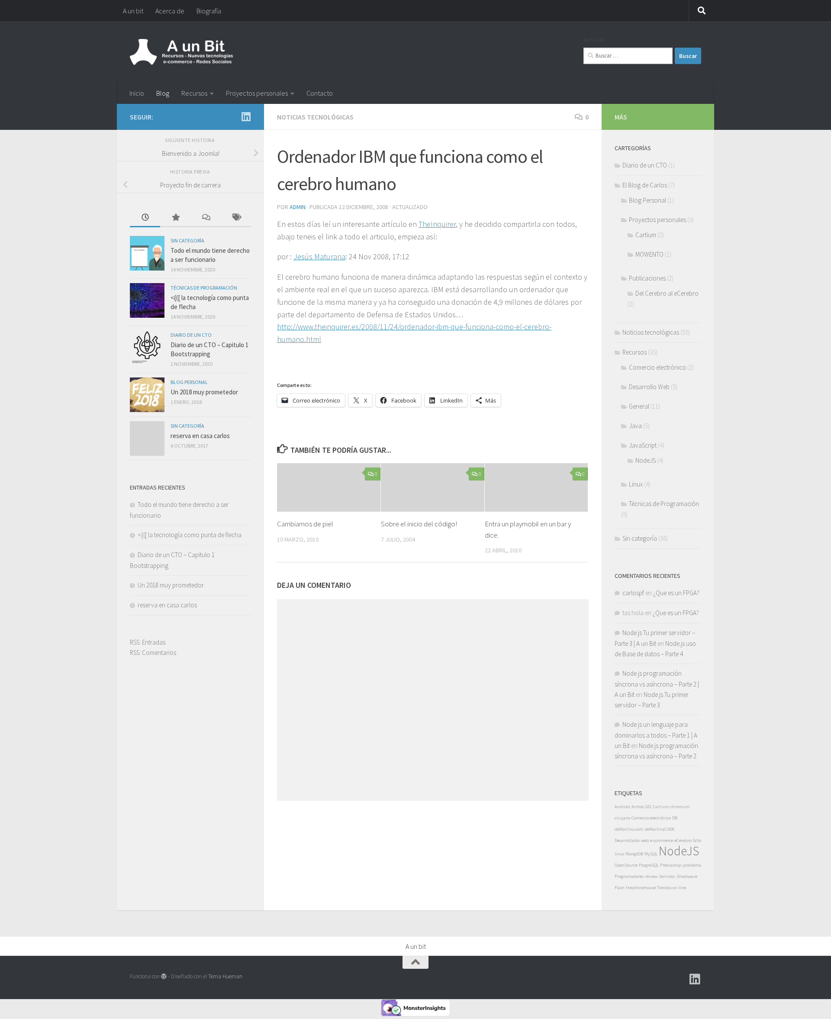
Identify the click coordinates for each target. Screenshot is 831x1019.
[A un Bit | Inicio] (181, 52)
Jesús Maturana (319, 256)
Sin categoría (187, 240)
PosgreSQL (649, 865)
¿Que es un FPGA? (676, 593)
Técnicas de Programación (204, 287)
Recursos (194, 93)
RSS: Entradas (147, 642)
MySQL (650, 854)
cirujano (622, 818)
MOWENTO (649, 254)
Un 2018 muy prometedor (204, 392)
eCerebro (683, 840)
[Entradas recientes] (145, 218)
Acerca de (169, 10)
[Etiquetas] (236, 218)
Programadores (629, 876)
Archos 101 (641, 806)
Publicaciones (647, 278)
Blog (162, 93)
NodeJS (645, 460)
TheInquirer (437, 224)
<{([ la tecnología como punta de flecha (190, 535)
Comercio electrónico (657, 367)
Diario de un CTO (191, 335)
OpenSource (626, 865)
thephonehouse (641, 887)
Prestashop (670, 865)
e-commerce (661, 840)
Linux (636, 484)
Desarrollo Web (649, 387)
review (651, 876)
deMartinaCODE (659, 829)
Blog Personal (189, 382)
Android (622, 806)
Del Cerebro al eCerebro (667, 293)
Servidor (667, 876)
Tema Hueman (225, 976)
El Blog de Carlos (644, 185)
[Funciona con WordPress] (164, 976)
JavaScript (643, 445)
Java (635, 426)
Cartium (645, 235)
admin (298, 207)
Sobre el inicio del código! (419, 524)
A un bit (133, 10)
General (639, 406)
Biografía (208, 10)
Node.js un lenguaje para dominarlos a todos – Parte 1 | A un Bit (656, 735)
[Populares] (175, 218)
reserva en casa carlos (200, 436)
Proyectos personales (257, 93)
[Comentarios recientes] (205, 218)
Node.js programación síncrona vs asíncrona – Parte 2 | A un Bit (657, 684)
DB (674, 818)
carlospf (633, 593)
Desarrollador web (632, 840)
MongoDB (634, 854)
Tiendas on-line (671, 887)
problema (692, 865)
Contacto (319, 93)
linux (619, 854)
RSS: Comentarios (153, 652)
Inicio (136, 93)
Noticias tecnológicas (315, 117)
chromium (680, 806)
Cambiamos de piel (305, 524)
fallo (697, 840)
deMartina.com (629, 829)
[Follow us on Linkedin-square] (246, 116)
